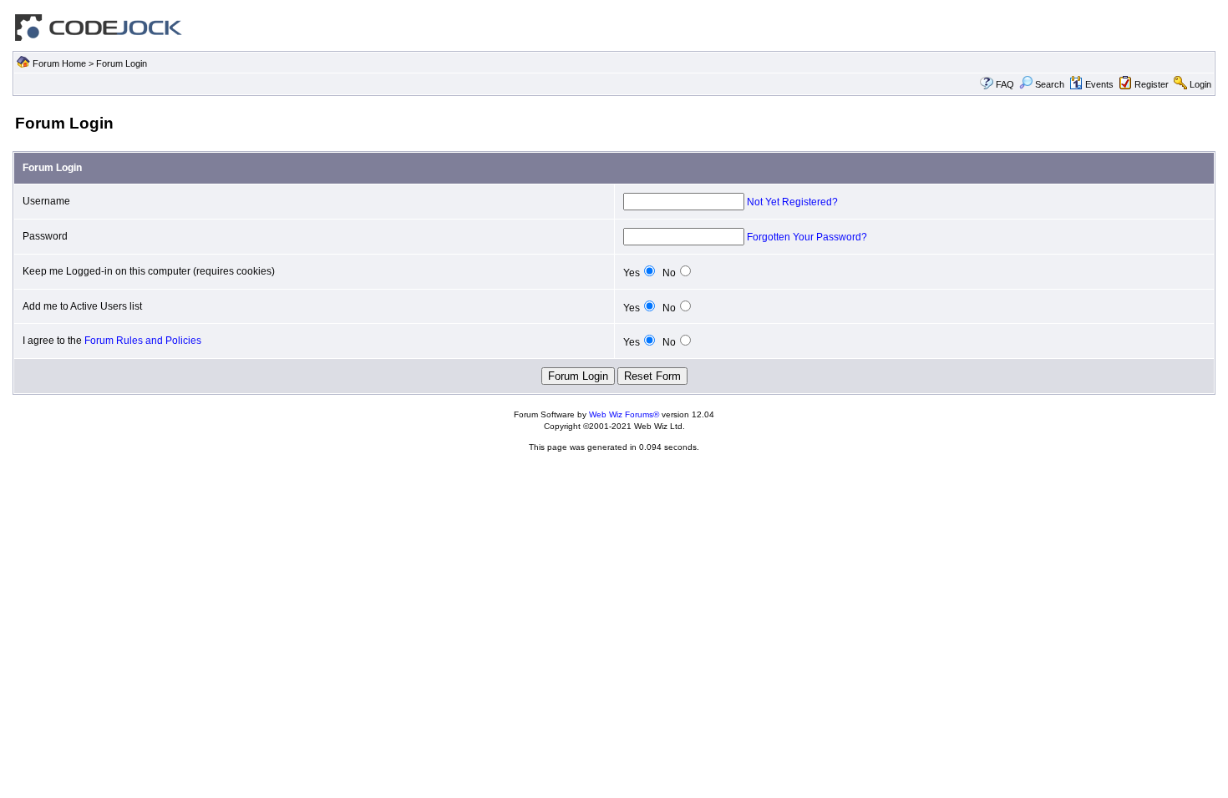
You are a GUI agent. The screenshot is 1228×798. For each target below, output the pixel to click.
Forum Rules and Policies (142, 340)
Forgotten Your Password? (807, 237)
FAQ (1005, 84)
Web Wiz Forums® (624, 414)
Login (1200, 84)
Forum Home (59, 63)
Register (1151, 84)
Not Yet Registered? (792, 202)
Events (1099, 84)
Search (1049, 84)
